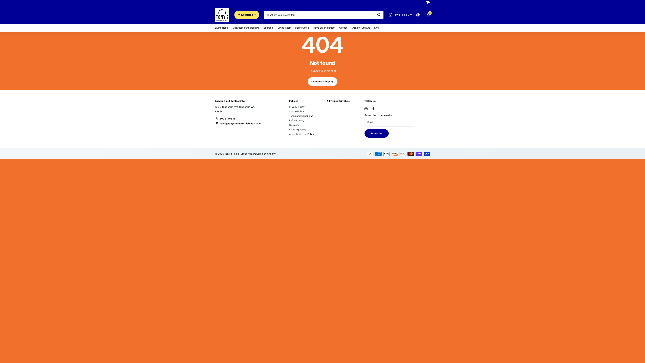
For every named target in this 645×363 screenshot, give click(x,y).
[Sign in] (419, 15)
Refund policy (296, 120)
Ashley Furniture (361, 27)
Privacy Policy (297, 106)
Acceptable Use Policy (301, 134)
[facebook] (373, 108)
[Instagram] (366, 108)
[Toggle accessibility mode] (428, 3)
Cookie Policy (296, 111)
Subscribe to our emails (378, 115)
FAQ (376, 27)
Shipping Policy (297, 129)
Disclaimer (294, 125)
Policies (293, 100)
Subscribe (377, 133)
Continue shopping (322, 81)
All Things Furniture (338, 100)
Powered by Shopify (264, 153)
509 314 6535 (227, 118)
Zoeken (378, 15)
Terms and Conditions (301, 115)
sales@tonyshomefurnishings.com (240, 123)
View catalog (245, 14)
